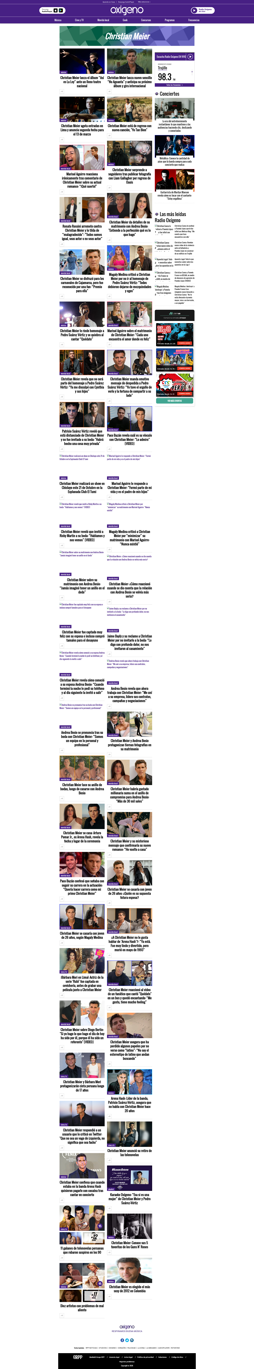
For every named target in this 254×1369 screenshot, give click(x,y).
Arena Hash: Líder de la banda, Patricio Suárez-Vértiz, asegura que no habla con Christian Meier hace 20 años (129, 1104)
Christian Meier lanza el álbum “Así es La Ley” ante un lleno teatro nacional (82, 82)
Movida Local (65, 168)
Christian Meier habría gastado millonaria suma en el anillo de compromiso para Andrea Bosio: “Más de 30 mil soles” (129, 795)
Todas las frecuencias (173, 85)
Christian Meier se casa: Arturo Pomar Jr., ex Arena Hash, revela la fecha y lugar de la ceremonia (82, 837)
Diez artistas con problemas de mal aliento (82, 1308)
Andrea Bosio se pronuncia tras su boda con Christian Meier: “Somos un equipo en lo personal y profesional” (82, 738)
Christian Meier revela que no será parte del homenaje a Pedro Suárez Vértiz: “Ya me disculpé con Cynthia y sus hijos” (82, 385)
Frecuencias (193, 20)
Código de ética (177, 1357)
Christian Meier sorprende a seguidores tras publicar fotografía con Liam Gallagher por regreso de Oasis (129, 176)
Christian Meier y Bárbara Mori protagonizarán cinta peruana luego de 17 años (82, 1086)
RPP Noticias (91, 1348)
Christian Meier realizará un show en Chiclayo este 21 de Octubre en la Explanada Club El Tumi (82, 487)
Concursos (146, 20)
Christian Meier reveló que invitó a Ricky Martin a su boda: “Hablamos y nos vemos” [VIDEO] (82, 535)
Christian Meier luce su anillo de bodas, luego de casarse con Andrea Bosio (82, 789)
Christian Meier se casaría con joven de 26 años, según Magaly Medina (82, 935)
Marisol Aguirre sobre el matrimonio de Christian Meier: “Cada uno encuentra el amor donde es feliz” (129, 335)
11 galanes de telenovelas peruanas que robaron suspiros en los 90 (82, 1250)
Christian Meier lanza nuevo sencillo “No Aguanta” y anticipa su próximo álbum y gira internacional (129, 82)
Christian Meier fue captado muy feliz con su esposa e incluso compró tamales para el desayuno (82, 636)
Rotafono (175, 1348)
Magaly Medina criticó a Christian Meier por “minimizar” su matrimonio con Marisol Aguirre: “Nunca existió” (129, 537)
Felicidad (131, 1348)
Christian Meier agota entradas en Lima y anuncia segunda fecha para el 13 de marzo (82, 130)
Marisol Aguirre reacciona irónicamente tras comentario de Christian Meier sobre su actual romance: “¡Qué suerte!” (82, 180)
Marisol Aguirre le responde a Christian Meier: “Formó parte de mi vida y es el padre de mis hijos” (130, 487)
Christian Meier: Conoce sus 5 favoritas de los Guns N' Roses (129, 1245)
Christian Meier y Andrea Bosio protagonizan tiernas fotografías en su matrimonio (129, 745)
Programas (170, 20)
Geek (125, 20)
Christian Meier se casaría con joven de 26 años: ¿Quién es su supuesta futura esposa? (129, 893)
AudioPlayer (163, 1348)
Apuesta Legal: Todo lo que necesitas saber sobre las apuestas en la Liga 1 (184, 262)
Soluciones (162, 1357)
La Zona (141, 1348)
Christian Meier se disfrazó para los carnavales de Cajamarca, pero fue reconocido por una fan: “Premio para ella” (82, 284)
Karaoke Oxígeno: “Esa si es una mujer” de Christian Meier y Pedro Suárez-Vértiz (130, 1199)
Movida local (103, 20)
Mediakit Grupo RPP (97, 1357)
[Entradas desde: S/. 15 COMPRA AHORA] (174, 384)
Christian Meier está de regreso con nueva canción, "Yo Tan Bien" (129, 128)
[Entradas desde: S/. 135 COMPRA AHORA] (174, 334)
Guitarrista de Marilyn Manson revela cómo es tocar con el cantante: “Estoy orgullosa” (175, 195)
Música (58, 20)
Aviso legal (128, 1357)
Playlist (111, 1189)
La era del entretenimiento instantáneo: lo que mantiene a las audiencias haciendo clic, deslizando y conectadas (175, 125)
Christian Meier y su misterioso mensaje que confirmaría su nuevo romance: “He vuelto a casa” (129, 845)
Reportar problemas (127, 1362)
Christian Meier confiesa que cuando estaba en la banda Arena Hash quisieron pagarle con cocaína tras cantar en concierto (82, 1188)
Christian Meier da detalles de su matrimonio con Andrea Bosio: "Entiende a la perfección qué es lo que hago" (129, 228)
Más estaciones (143, 2)
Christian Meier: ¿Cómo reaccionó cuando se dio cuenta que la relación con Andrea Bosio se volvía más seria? (129, 590)
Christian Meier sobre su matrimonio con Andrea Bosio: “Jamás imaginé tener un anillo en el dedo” (82, 586)
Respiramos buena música (127, 1331)
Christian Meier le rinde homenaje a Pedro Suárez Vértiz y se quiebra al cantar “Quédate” (82, 335)
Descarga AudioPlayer (126, 2)
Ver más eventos (175, 400)
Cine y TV (79, 20)
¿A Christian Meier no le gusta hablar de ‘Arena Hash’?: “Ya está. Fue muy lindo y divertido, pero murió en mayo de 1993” (130, 943)
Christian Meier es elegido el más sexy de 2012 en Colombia (129, 1289)
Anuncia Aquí (114, 1357)
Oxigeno (112, 1348)
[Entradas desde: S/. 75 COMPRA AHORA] (174, 359)
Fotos (94, 1238)
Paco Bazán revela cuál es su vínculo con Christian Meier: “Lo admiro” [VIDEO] (129, 439)
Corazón (122, 1348)
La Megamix (151, 1348)
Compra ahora (184, 343)
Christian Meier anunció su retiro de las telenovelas (129, 1153)
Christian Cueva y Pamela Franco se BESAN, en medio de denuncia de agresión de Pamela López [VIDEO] (184, 276)
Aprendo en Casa (109, 2)
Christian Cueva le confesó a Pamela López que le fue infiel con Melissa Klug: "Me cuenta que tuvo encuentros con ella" (184, 231)
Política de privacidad (145, 1357)
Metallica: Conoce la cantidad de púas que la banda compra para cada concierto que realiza (175, 161)
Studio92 (103, 1348)
